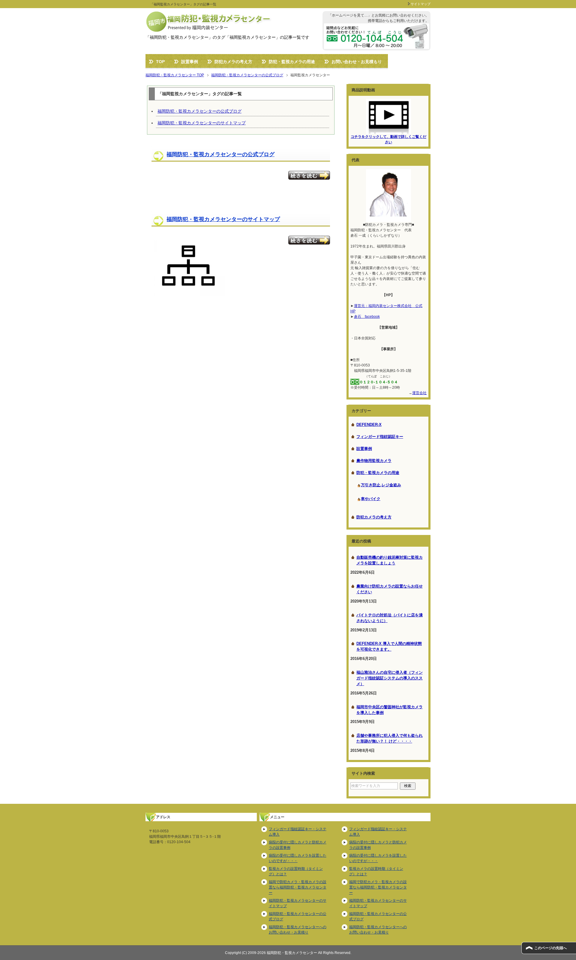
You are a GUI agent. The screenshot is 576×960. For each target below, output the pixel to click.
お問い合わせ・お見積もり (357, 61)
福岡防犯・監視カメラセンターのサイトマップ (202, 122)
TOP (160, 61)
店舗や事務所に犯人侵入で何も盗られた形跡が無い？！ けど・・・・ (389, 738)
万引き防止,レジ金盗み (381, 485)
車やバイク (370, 499)
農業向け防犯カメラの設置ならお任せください (389, 589)
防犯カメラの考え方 (233, 61)
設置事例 (189, 61)
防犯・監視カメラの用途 (292, 61)
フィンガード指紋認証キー (379, 437)
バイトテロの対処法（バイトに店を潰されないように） (389, 618)
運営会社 (419, 393)
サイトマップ (420, 4)
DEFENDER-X (369, 425)
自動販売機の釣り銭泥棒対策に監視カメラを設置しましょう (389, 560)
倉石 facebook (367, 316)
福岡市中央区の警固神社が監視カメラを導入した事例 (389, 710)
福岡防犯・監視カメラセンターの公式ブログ (200, 111)
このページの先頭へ (550, 948)
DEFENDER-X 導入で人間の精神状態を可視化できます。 (389, 647)
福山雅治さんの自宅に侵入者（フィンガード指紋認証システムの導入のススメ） (389, 678)
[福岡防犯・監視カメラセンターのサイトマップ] (188, 292)
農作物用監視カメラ (374, 461)
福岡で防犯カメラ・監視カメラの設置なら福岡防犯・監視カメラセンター (297, 887)
